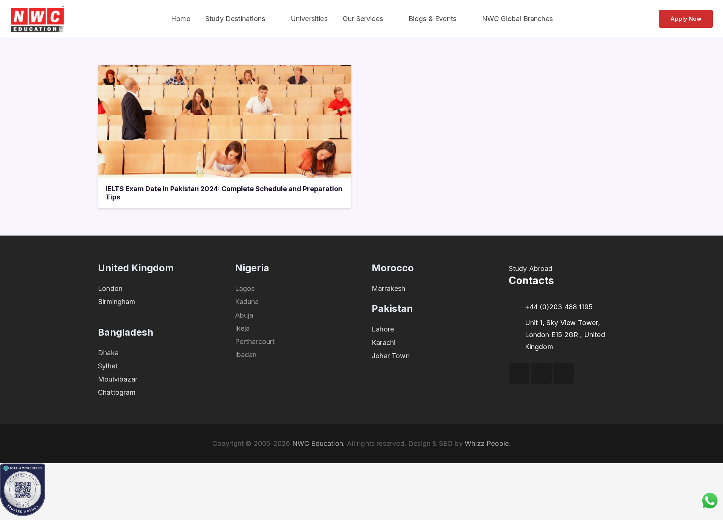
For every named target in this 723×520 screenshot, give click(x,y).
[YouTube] (541, 373)
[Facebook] (519, 373)
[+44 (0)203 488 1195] (517, 307)
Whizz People (487, 443)
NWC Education (317, 443)
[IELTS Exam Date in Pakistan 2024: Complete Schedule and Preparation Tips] (224, 71)
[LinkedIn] (563, 373)
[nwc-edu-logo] (37, 19)
